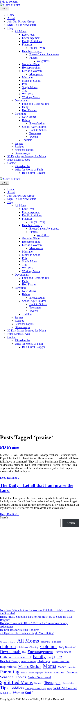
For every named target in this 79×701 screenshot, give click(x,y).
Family (39, 656)
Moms (49, 666)
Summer (38, 683)
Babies (26, 120)
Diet (24, 652)
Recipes (19, 146)
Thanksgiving (68, 683)
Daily (25, 107)
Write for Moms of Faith (29, 169)
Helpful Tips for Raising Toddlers (19, 629)
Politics (24, 673)
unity (49, 688)
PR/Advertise (22, 166)
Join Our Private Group (21, 21)
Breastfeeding (37, 123)
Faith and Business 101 (35, 103)
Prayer (48, 672)
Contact (11, 162)
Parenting (20, 113)
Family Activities (32, 41)
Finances (27, 44)
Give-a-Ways (22, 153)
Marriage (27, 77)
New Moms (29, 116)
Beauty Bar (45, 642)
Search (4, 517)
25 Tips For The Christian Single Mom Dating (27, 633)
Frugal (51, 657)
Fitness (33, 57)
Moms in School (31, 80)
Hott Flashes (29, 110)
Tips (24, 90)
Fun (59, 657)
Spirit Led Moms (16, 682)
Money (62, 666)
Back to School (38, 130)
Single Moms (29, 87)
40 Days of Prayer (7, 642)
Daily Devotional (67, 647)
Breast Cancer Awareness (44, 54)
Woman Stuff (23, 693)
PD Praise (9, 447)
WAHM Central (65, 688)
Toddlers (27, 139)
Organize (72, 667)
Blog (10, 28)
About (11, 18)
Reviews (72, 672)
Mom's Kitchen (29, 666)
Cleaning (34, 647)
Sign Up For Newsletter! (21, 24)
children (8, 646)
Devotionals (22, 100)
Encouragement (31, 37)
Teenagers (35, 133)
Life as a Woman (32, 70)
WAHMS (27, 93)
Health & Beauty (32, 51)
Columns (48, 646)
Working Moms (31, 97)
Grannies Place (31, 64)
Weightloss (43, 60)
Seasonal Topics (24, 149)
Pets (24, 84)
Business (56, 641)
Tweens (33, 136)
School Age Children (34, 126)
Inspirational (8, 666)
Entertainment (63, 652)
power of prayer (36, 672)
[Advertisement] (39, 391)
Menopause (36, 74)
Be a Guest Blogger (33, 172)
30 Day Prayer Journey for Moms (26, 156)
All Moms (20, 31)
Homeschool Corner (60, 661)
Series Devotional (39, 677)
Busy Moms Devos (18, 159)
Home (11, 14)
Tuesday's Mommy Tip (35, 688)
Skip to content (8, 1)
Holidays (43, 661)
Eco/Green (28, 34)
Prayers (19, 143)
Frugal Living (37, 47)
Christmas (22, 647)
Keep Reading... (9, 477)
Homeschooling (31, 67)
